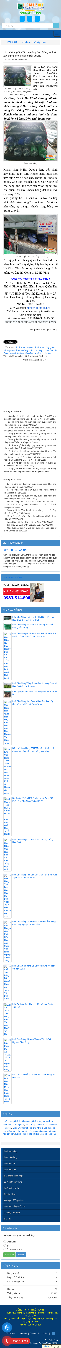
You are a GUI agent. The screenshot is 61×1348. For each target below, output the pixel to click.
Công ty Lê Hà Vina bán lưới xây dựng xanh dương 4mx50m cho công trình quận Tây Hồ (30, 470)
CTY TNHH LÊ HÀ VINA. (15, 550)
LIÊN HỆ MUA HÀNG (12, 577)
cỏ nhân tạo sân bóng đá (36, 1130)
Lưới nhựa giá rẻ (10, 1121)
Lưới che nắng (10, 1151)
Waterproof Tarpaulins (14, 1200)
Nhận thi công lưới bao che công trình (24, 501)
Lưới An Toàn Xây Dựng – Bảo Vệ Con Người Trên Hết (32, 1005)
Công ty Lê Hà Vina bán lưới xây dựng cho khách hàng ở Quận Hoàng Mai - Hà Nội (30, 458)
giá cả (9, 1245)
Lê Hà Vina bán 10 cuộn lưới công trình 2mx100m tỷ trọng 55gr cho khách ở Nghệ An (30, 429)
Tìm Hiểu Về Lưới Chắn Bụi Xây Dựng (24, 524)
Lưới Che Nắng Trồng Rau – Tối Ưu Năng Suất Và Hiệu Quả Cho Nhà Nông (34, 685)
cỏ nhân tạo (18, 1130)
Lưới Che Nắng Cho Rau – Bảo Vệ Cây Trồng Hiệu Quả (32, 841)
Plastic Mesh (10, 1194)
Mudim (47, 1346)
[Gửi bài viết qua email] (45, 58)
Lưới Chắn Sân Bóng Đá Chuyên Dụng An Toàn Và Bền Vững (33, 967)
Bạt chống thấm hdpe (13, 1175)
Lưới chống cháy (11, 1187)
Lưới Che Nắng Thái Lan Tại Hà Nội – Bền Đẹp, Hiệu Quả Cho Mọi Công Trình (33, 618)
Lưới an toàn (9, 1163)
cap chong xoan (48, 1133)
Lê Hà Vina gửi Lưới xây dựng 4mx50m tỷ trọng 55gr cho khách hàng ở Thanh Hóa (30, 447)
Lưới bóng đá (10, 1169)
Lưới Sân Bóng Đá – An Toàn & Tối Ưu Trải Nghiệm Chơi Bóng (31, 1041)
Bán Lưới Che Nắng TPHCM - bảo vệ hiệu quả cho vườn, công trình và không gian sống (33, 750)
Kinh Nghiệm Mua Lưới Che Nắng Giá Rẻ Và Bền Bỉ (34, 693)
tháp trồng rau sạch (35, 1124)
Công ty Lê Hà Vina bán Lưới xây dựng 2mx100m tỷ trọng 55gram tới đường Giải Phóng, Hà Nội (30, 417)
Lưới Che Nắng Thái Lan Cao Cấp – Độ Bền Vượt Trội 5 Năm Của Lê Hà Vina (34, 876)
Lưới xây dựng (10, 1157)
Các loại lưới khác (12, 1212)
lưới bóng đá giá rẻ (27, 1121)
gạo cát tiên (34, 1133)
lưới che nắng (21, 1133)
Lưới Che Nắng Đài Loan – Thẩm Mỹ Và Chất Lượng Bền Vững (32, 626)
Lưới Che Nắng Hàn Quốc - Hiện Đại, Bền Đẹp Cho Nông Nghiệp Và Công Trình (33, 703)
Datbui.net (53, 1340)
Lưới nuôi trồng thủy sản (15, 1206)
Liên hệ (46, 1333)
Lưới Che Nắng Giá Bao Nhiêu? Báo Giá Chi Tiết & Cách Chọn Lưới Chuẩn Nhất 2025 (34, 635)
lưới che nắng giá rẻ (38, 1127)
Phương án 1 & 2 (14, 1249)
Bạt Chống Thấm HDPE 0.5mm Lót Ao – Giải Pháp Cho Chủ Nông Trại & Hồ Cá (32, 800)
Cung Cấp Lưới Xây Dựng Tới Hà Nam (24, 521)
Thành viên (35, 1333)
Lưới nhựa (22, 1333)
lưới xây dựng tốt (20, 1127)
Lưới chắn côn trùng (13, 1181)
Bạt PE (7, 1218)
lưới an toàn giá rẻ (16, 1124)
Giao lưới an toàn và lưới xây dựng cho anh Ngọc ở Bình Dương (30, 529)
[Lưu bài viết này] (55, 58)
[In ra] (50, 58)
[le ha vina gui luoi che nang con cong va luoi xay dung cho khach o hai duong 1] (17, 76)
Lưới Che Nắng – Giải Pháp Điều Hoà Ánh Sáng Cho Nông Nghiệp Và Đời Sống (34, 923)
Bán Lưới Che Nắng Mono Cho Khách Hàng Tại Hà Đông (33, 1076)
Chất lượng (11, 1241)
